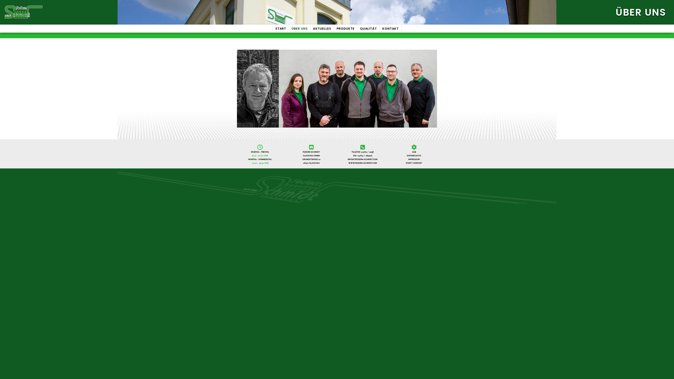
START (409, 163)
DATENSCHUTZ (414, 156)
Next (434, 89)
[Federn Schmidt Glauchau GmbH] (112, 12)
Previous (240, 89)
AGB (414, 152)
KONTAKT (417, 163)
